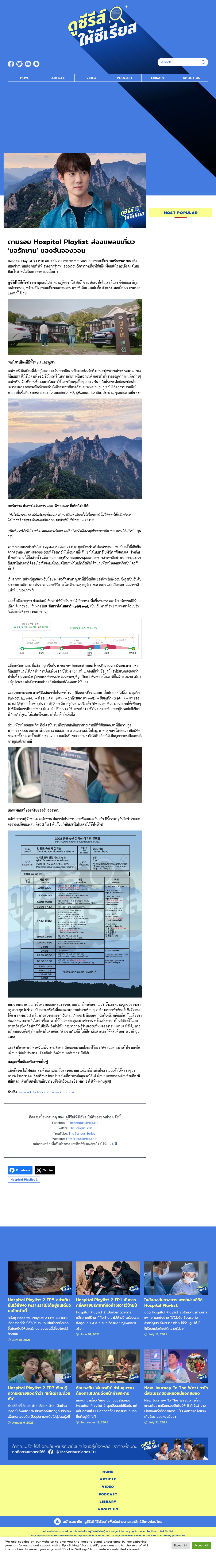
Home (24, 77)
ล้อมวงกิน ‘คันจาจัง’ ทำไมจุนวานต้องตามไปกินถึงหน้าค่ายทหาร (105, 1390)
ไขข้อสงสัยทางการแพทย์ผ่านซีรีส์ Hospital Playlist (173, 1302)
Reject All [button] (180, 1545)
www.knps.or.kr (63, 1092)
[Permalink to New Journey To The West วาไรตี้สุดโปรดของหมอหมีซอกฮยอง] (176, 1366)
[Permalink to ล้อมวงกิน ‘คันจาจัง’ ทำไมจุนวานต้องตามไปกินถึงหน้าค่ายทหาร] (108, 1366)
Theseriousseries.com (81, 1138)
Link (111, 1144)
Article (58, 77)
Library (158, 77)
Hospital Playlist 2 (24, 1179)
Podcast (125, 77)
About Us (191, 77)
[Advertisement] (108, 115)
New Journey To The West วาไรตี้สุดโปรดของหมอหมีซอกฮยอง (176, 1390)
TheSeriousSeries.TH (83, 1122)
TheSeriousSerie (81, 1128)
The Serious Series (82, 1133)
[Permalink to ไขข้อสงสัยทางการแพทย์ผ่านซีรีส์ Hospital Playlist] (176, 1278)
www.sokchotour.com (34, 1092)
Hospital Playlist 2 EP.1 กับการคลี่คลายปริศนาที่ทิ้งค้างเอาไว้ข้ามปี (106, 1302)
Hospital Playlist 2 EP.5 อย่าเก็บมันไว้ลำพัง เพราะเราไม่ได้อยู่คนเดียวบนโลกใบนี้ (39, 1305)
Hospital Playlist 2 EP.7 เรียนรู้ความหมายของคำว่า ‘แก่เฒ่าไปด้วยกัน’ (39, 1393)
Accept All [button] (201, 1545)
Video (91, 77)
